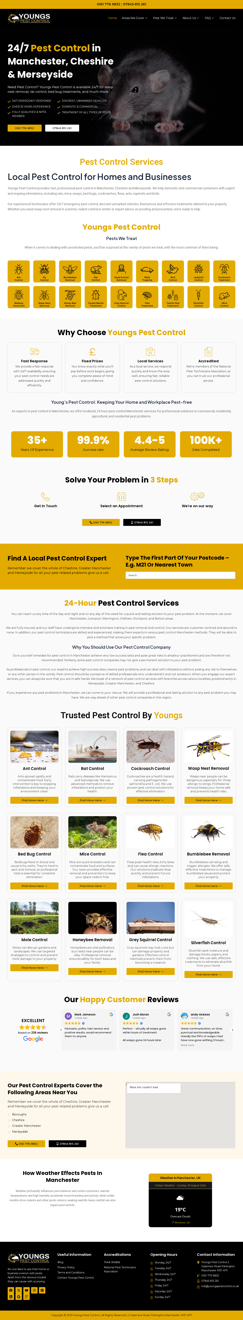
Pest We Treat (163, 18)
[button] (232, 1030)
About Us (189, 18)
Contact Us (227, 18)
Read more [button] (187, 1045)
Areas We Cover (133, 18)
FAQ (208, 18)
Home (112, 18)
